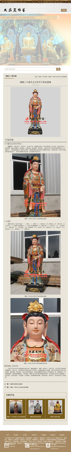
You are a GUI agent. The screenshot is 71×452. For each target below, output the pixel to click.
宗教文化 (34, 435)
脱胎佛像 (17, 373)
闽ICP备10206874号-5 (35, 448)
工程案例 (43, 435)
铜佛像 (7, 373)
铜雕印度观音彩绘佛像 (16, 384)
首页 (36, 76)
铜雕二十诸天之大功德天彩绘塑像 (19, 387)
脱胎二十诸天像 (43, 76)
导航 (64, 10)
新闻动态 (52, 435)
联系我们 (62, 435)
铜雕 (30, 373)
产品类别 (15, 435)
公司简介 (25, 435)
